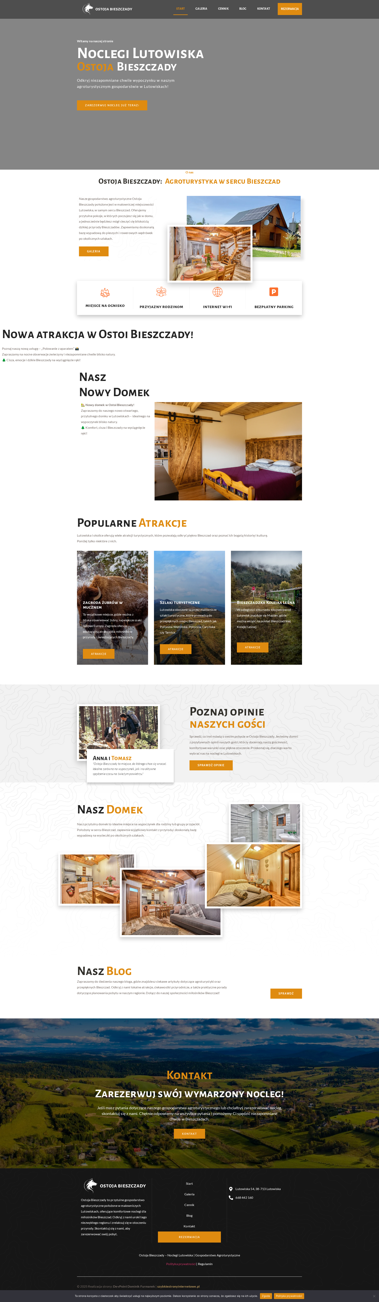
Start (180, 8)
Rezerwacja (290, 8)
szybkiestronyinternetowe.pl (178, 1286)
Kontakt (263, 8)
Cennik (223, 8)
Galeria (201, 8)
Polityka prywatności (181, 1264)
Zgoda (266, 1295)
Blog (243, 8)
